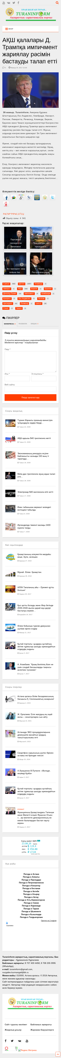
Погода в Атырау (31, 894)
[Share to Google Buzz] (14, 199)
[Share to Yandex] (6, 206)
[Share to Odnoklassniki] (45, 199)
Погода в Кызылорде (31, 914)
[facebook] (18, 2)
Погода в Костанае (31, 888)
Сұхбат (20, 809)
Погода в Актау (31, 897)
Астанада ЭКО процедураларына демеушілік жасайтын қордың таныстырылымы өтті (33, 735)
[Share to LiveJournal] (29, 199)
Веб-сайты (10, 384)
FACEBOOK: (23, 324)
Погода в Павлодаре (31, 880)
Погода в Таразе (31, 909)
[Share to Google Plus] (21, 199)
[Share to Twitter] (52, 199)
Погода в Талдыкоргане (31, 917)
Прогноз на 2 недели (48, 920)
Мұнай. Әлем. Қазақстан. (29, 572)
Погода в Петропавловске (31, 883)
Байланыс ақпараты (41, 1024)
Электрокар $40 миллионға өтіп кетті (35, 492)
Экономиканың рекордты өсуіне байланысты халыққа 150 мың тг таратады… (33, 456)
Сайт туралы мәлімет (16, 1024)
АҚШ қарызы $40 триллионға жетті (34, 438)
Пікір (7, 349)
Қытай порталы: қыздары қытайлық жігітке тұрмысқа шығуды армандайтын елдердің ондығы (36, 646)
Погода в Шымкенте (31, 911)
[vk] (8, 2)
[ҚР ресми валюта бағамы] (30, 854)
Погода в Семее (31, 903)
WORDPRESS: (10, 324)
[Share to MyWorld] (37, 199)
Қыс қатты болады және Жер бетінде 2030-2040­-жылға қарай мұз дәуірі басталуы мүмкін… (35, 608)
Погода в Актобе (31, 891)
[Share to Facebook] (6, 199)
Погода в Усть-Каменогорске (31, 900)
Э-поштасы (37, 374)
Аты (7, 374)
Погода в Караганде (31, 906)
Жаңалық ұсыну (13, 1030)
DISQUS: (34, 324)
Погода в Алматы (31, 877)
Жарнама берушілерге (42, 1030)
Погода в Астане (31, 874)
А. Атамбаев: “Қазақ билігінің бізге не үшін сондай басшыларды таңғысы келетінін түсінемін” (35, 667)
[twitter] (13, 2)
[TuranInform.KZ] (31, 22)
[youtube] (3, 2)
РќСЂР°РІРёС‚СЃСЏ (13, 214)
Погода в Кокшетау (31, 886)
